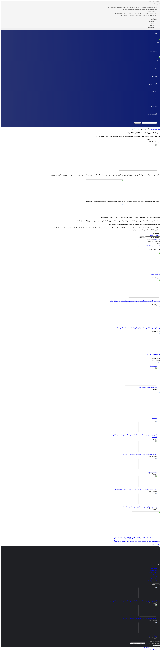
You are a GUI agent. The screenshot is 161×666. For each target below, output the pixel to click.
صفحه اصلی (154, 69)
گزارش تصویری (153, 84)
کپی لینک (142, 237)
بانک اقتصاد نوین (149, 538)
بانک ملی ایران (133, 537)
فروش (136, 541)
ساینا (139, 541)
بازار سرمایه (157, 538)
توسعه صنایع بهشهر (149, 541)
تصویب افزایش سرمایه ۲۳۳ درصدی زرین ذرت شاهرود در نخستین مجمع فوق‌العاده (135, 13)
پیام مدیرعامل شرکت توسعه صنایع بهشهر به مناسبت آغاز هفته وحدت (138, 16)
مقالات (155, 99)
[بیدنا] (158, 42)
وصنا (151, 235)
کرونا (158, 544)
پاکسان (116, 541)
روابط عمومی (157, 140)
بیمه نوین (158, 541)
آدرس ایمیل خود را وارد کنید (153, 643)
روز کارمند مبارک (152, 11)
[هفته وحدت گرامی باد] (144, 351)
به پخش (122, 538)
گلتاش (154, 544)
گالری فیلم (154, 91)
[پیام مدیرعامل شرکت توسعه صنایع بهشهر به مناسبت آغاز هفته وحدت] (144, 324)
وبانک (128, 541)
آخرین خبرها (154, 129)
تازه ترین (154, 418)
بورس (116, 537)
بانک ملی (142, 538)
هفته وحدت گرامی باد (153, 354)
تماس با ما (154, 106)
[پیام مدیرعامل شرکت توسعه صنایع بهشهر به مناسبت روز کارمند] (148, 452)
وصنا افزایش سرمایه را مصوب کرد (148, 387)
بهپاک (125, 538)
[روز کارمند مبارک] (144, 270)
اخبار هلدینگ (153, 76)
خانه (159, 129)
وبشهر (157, 235)
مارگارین (132, 541)
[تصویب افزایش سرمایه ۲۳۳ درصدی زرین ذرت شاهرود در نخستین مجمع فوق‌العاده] (144, 297)
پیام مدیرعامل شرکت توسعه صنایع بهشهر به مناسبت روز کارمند (140, 9)
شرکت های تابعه (152, 114)
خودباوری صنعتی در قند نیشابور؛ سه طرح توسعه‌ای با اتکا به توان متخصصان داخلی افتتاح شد (132, 7)
